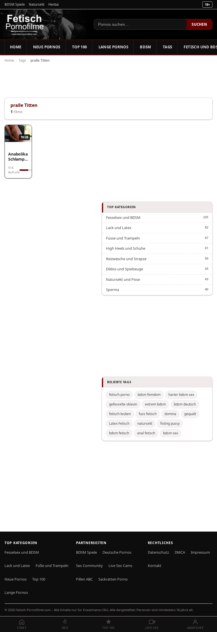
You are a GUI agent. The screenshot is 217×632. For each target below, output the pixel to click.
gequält (190, 413)
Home (15, 46)
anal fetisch (146, 433)
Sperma (112, 289)
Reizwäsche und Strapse (126, 258)
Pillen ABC (84, 579)
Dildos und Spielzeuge (124, 268)
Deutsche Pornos (117, 552)
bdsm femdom (149, 394)
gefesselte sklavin (123, 404)
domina (170, 413)
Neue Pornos (46, 46)
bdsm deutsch (185, 404)
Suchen (199, 24)
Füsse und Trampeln (123, 238)
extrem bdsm (155, 404)
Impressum (200, 552)
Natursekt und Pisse (123, 279)
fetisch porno (119, 394)
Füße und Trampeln (52, 565)
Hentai (53, 4)
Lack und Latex (118, 227)
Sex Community (89, 565)
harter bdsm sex (181, 394)
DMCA (180, 552)
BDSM (145, 46)
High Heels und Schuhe (125, 248)
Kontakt (154, 565)
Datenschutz (158, 552)
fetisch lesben (120, 413)
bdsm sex (170, 433)
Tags (167, 46)
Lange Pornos (114, 46)
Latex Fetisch (119, 423)
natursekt (144, 423)
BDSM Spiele (15, 4)
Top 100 (79, 46)
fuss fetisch (148, 413)
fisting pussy (170, 423)
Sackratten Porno (113, 579)
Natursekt (36, 4)
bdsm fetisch (119, 433)
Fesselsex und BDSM (123, 217)
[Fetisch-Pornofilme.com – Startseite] (25, 24)
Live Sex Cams (120, 565)
